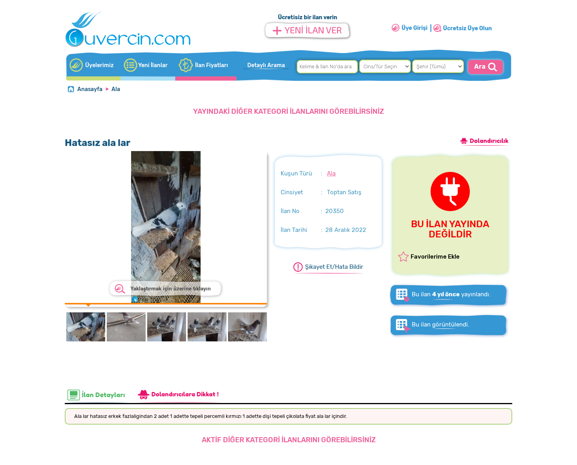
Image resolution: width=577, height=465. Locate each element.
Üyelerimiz (99, 65)
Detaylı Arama (266, 65)
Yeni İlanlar (153, 65)
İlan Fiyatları (211, 65)
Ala (115, 89)
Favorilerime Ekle (435, 256)
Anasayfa (89, 89)
